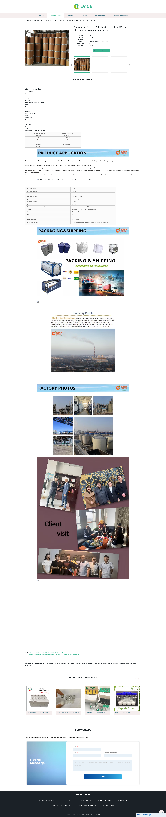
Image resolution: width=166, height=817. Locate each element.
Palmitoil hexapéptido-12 (77, 663)
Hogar (41, 16)
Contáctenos (100, 16)
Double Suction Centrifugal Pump (61, 805)
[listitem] (83, 64)
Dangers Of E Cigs (85, 800)
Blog (85, 16)
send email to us (103, 50)
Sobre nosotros (121, 16)
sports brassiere (109, 805)
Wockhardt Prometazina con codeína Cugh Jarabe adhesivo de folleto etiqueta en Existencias (53, 654)
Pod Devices (68, 800)
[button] (71, 65)
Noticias (71, 16)
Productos (56, 16)
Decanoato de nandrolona (45, 663)
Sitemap (98, 814)
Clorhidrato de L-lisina (107, 663)
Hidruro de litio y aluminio (61, 663)
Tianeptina (96, 663)
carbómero (117, 663)
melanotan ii (89, 663)
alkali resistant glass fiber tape (87, 805)
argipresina (28, 665)
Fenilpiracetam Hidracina (128, 663)
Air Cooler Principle (105, 800)
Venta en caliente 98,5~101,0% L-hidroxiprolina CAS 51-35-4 (46, 652)
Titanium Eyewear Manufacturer (46, 800)
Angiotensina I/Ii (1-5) (31, 663)
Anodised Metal (124, 800)
